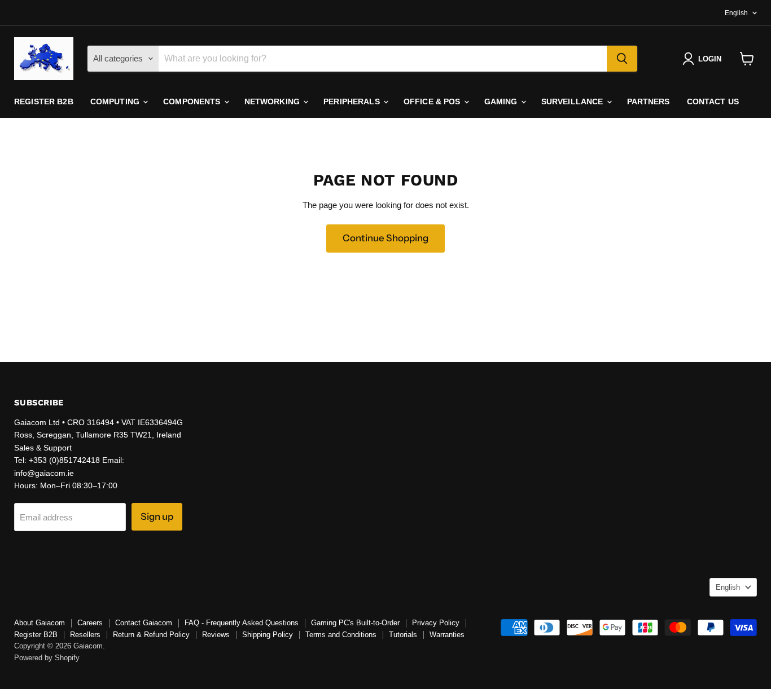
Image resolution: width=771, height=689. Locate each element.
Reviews (216, 634)
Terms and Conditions (340, 634)
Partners (648, 101)
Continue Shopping (385, 238)
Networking (273, 101)
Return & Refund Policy (151, 634)
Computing (116, 101)
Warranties (447, 634)
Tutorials (403, 634)
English (736, 13)
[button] (704, 58)
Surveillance (573, 101)
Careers (90, 623)
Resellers (85, 634)
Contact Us (713, 101)
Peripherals (352, 101)
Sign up (157, 516)
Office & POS (433, 101)
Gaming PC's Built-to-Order (355, 623)
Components (193, 101)
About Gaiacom (39, 623)
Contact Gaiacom (143, 623)
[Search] (622, 59)
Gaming (502, 101)
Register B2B (43, 101)
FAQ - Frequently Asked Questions (242, 623)
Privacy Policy (435, 623)
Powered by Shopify (47, 657)
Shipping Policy (267, 634)
